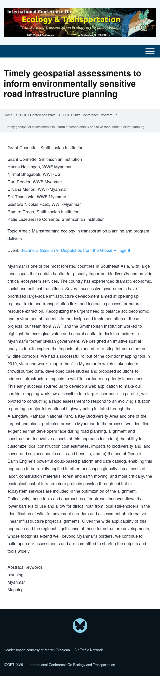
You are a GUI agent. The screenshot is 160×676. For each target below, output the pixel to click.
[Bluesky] (80, 625)
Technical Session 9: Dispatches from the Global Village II (75, 250)
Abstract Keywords (25, 567)
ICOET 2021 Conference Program (87, 114)
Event (13, 250)
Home (8, 114)
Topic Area (18, 231)
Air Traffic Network (88, 649)
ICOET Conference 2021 (37, 114)
